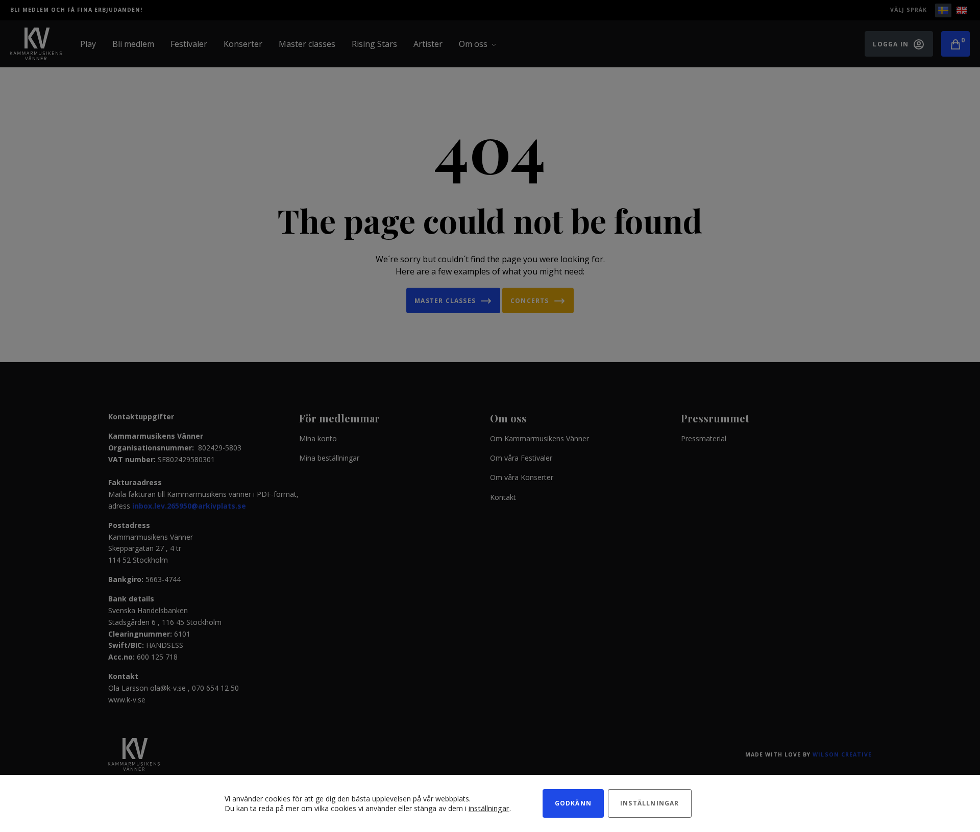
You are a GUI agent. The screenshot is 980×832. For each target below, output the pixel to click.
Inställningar (649, 803)
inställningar (489, 808)
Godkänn (573, 803)
